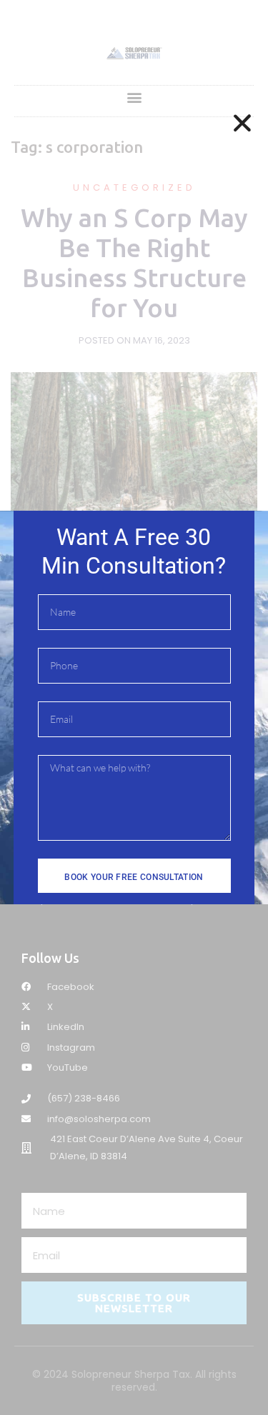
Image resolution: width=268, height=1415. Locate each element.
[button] (242, 123)
